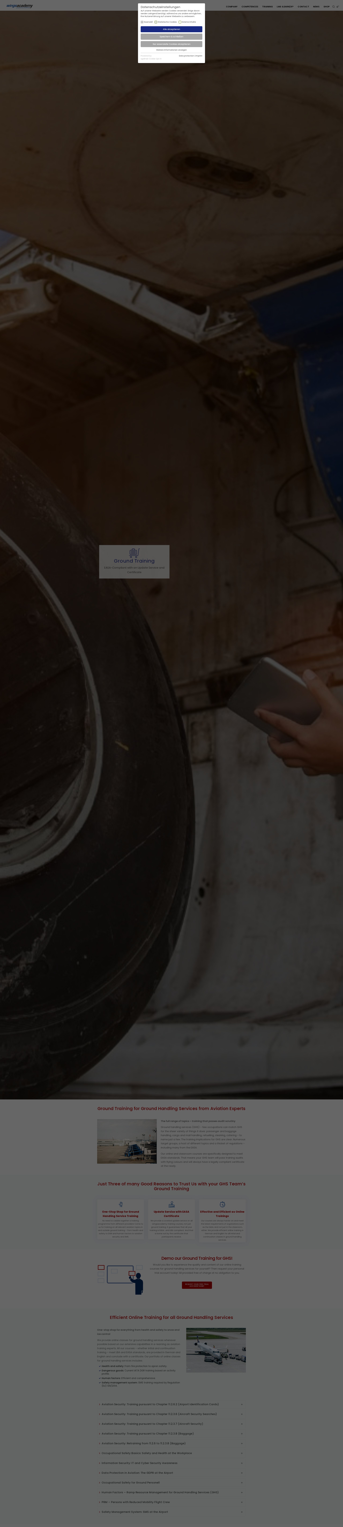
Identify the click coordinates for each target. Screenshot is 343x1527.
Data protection (186, 55)
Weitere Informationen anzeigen (171, 50)
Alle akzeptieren (171, 29)
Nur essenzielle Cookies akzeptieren (171, 44)
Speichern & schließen (171, 36)
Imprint (199, 55)
